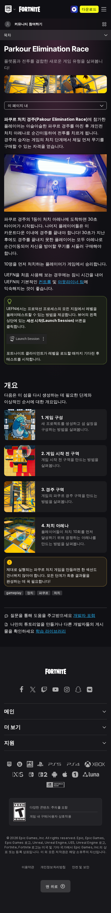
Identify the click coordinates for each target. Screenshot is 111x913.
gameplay (13, 593)
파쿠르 (43, 593)
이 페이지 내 (18, 105)
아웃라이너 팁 (71, 281)
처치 (57, 593)
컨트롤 (45, 281)
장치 (30, 593)
